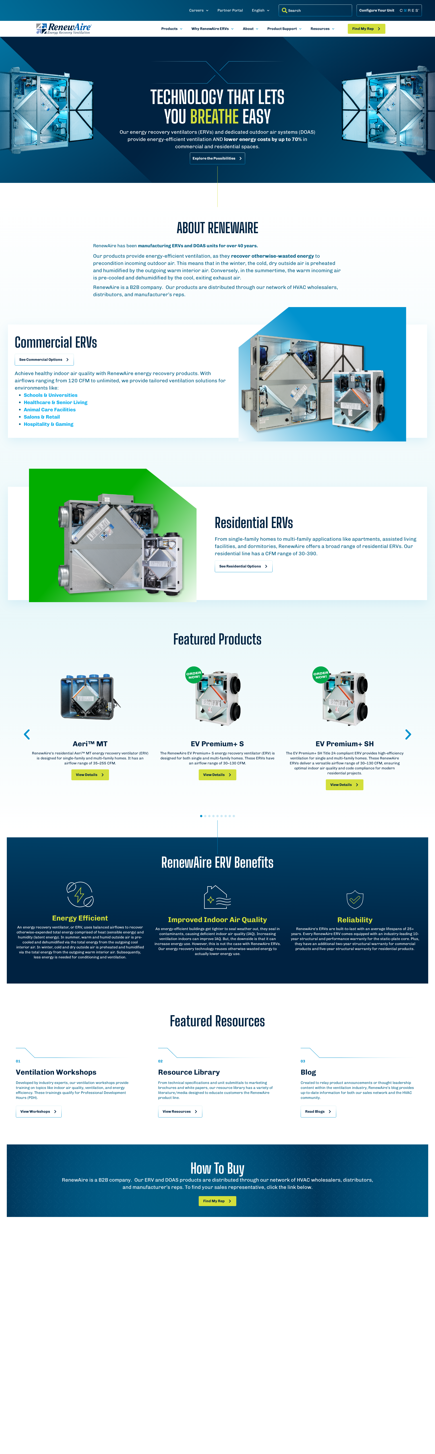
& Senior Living (69, 402)
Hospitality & (39, 424)
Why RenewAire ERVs (210, 29)
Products (169, 29)
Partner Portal (230, 10)
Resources (320, 29)
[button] (27, 734)
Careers (196, 10)
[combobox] (315, 10)
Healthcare (37, 402)
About (248, 29)
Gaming (63, 424)
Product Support (282, 29)
